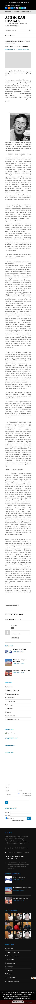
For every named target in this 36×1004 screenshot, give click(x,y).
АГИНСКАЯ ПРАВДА (15, 19)
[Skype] (22, 8)
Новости (10, 687)
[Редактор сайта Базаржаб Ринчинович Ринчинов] (9, 926)
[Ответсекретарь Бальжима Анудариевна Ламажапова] (18, 926)
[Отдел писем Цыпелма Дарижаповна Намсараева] (27, 917)
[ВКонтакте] (6, 8)
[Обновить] (30, 785)
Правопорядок (11, 716)
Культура (10, 705)
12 (22, 41)
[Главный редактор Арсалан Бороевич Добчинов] (27, 926)
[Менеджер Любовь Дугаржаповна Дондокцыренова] (18, 917)
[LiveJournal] (14, 8)
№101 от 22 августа (19, 649)
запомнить (10, 818)
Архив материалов (13, 719)
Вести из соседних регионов (19, 660)
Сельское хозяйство (13, 694)
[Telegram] (25, 8)
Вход (6, 2)
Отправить (15, 637)
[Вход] (12, 628)
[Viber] (17, 8)
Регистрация (13, 2)
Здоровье (10, 708)
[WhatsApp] (20, 8)
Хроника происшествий (21, 670)
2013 (12, 41)
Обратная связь (15, 5)
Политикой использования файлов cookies (16, 998)
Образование (11, 701)
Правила (7, 5)
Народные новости (23, 2)
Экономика (10, 698)
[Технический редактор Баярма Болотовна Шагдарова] (9, 917)
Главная (7, 41)
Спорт (9, 712)
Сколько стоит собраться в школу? (21, 12)
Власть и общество (13, 690)
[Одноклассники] (9, 8)
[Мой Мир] (11, 8)
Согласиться (18, 1001)
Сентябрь (18, 41)
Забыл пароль (15, 820)
